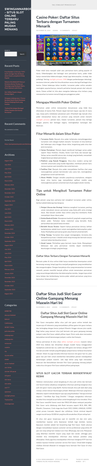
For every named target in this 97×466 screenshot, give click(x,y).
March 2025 (8, 221)
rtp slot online (9, 355)
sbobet (7, 359)
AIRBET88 (8, 311)
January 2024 (9, 273)
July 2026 (8, 164)
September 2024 (10, 241)
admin (55, 30)
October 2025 (9, 197)
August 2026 (9, 161)
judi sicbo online (9, 331)
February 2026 (9, 185)
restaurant (8, 343)
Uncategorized (9, 404)
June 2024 (8, 253)
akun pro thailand (10, 315)
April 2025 (8, 217)
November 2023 (10, 281)
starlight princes (10, 396)
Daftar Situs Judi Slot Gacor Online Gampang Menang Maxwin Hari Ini (59, 298)
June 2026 (8, 169)
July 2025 (8, 209)
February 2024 (9, 269)
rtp (6, 351)
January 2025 (9, 229)
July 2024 (8, 249)
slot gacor (8, 375)
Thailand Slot (9, 400)
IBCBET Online (9, 327)
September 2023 (10, 289)
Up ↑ (84, 461)
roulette (7, 347)
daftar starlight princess (71, 342)
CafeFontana (9, 323)
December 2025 (10, 189)
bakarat (7, 319)
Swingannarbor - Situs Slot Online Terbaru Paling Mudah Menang (18, 19)
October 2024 (9, 237)
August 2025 (9, 205)
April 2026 (8, 177)
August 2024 (9, 245)
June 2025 (8, 213)
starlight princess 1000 (58, 79)
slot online (8, 383)
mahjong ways (9, 335)
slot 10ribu (8, 367)
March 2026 (8, 181)
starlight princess (43, 120)
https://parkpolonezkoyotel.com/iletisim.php (18, 144)
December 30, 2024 (43, 30)
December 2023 (10, 277)
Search (7, 50)
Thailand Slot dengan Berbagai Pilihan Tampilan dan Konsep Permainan (14, 110)
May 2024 (8, 257)
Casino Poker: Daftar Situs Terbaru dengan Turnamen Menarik (57, 21)
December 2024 (10, 233)
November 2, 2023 (43, 307)
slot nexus (8, 379)
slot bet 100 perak (10, 371)
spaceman (8, 392)
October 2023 (9, 285)
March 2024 (8, 265)
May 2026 (8, 173)
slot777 (7, 387)
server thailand (9, 363)
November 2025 (10, 193)
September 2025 (10, 201)
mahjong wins (9, 339)
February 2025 (9, 225)
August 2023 (9, 294)
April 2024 (8, 261)
